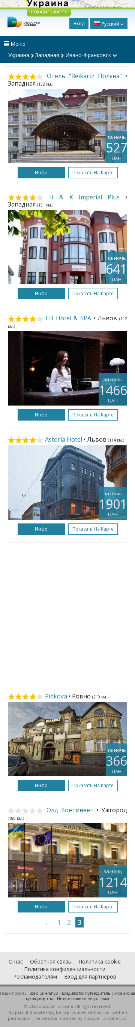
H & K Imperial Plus (84, 197)
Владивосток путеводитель (86, 993)
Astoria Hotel (63, 439)
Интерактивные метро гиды (83, 998)
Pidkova (56, 696)
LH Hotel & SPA (68, 318)
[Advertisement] (67, 617)
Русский (110, 24)
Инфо (41, 172)
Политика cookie (99, 961)
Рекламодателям (35, 976)
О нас (16, 961)
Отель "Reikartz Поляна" (84, 76)
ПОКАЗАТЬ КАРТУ (49, 12)
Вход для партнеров (90, 976)
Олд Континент (70, 810)
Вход (79, 23)
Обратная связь (50, 961)
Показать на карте (93, 172)
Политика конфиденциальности (64, 969)
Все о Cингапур (44, 993)
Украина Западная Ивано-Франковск (60, 55)
